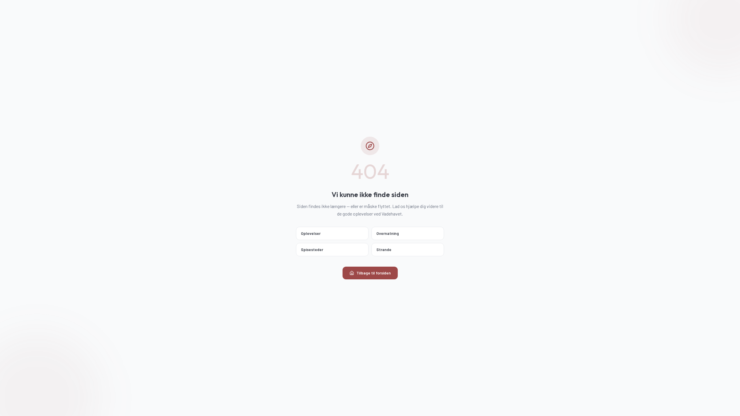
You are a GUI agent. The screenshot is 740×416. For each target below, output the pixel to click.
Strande (383, 249)
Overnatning (387, 233)
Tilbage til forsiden (373, 272)
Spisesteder (312, 249)
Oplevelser (311, 233)
